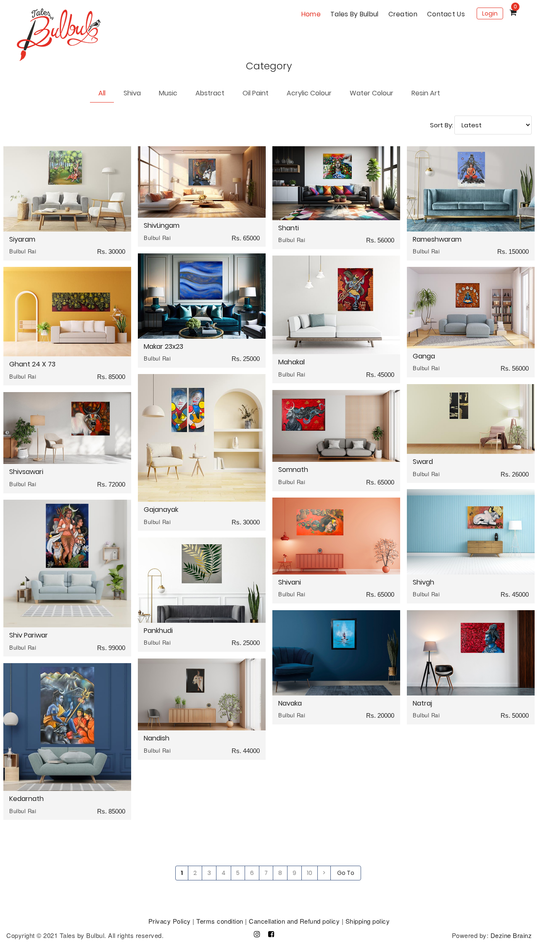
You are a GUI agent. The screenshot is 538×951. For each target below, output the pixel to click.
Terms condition (219, 921)
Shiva (132, 93)
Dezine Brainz (511, 935)
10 (309, 873)
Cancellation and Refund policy (294, 921)
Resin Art (425, 93)
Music (168, 93)
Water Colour (371, 93)
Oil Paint (256, 93)
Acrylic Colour (309, 93)
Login (490, 13)
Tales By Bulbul (354, 14)
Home (311, 14)
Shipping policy (367, 921)
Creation (402, 14)
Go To (346, 873)
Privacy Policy (169, 921)
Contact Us (446, 14)
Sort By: (441, 125)
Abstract (209, 93)
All (101, 93)
